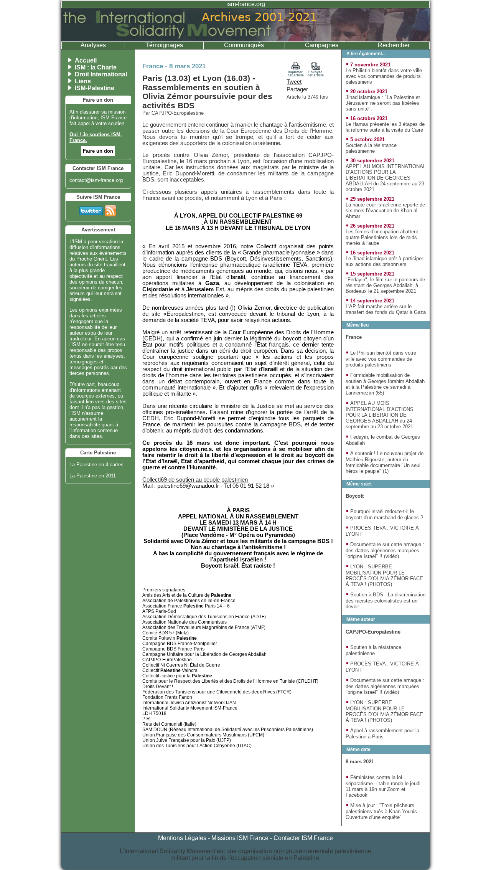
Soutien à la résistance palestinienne (371, 148)
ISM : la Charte (96, 67)
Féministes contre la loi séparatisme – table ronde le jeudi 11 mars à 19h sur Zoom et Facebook (383, 786)
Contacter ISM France (303, 838)
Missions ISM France (240, 838)
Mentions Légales (182, 838)
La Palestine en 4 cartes (96, 464)
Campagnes (321, 45)
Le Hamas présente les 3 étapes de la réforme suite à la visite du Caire (385, 127)
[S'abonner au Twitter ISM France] (91, 209)
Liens (83, 81)
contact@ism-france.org (96, 180)
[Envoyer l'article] (315, 75)
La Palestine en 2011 (92, 476)
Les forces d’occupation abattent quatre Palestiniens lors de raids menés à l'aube (382, 237)
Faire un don (98, 151)
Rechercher (394, 45)
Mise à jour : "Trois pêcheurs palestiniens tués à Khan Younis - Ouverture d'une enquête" (383, 811)
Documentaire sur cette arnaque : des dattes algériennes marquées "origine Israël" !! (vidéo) (385, 550)
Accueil (86, 60)
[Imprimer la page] (296, 75)
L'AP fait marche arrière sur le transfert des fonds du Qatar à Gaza (386, 309)
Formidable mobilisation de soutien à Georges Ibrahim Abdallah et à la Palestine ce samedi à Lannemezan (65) (385, 384)
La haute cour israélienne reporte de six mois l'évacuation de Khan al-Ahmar (385, 210)
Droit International (101, 74)
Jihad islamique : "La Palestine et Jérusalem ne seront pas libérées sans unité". (383, 103)
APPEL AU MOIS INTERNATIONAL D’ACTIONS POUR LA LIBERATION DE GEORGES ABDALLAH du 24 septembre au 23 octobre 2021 (386, 177)
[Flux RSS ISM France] (110, 209)
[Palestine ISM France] (245, 39)
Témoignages (164, 45)
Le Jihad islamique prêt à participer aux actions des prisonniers (384, 261)
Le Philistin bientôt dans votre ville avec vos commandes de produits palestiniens (384, 76)
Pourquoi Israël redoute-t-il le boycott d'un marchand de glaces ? (384, 514)
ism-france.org (245, 4)
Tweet (294, 82)
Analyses (93, 45)
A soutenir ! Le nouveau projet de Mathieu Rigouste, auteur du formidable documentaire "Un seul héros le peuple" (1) (384, 462)
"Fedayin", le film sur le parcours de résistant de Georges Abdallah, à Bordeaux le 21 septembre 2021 (385, 285)
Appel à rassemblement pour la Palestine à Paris (382, 734)
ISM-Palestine (94, 88)
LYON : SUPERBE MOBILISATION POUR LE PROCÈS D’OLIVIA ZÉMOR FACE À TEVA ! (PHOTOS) (384, 575)
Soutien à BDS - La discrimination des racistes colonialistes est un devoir (385, 600)
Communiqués (244, 45)
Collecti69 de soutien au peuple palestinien (195, 480)
